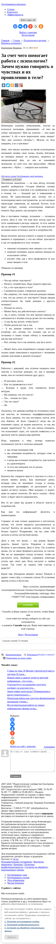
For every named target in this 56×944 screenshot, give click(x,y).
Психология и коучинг (35, 40)
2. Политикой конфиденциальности (21, 924)
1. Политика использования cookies (21, 921)
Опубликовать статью (18, 877)
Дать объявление (15, 880)
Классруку (12, 12)
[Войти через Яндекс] (30, 26)
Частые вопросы (15, 883)
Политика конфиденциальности (17, 865)
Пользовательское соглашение (16, 862)
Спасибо (28, 605)
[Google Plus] (21, 85)
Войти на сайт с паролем (23, 746)
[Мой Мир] (16, 85)
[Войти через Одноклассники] (41, 26)
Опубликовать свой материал (30, 176)
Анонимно (49, 747)
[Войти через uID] (15, 26)
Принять (11, 937)
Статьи (10, 9)
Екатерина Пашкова (11, 47)
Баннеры (18, 864)
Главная (5, 40)
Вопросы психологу (11, 43)
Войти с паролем (28, 32)
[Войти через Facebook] (25, 26)
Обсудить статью (8, 176)
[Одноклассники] (12, 85)
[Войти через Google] (35, 26)
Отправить (15, 776)
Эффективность (15, 14)
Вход (20, 634)
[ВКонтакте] (3, 85)
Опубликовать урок (17, 875)
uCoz (15, 859)
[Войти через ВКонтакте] (20, 26)
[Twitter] (8, 85)
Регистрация (28, 35)
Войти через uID (28, 20)
